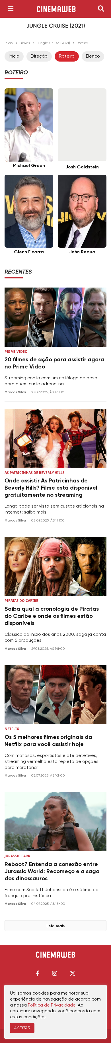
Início (9, 43)
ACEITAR (22, 1028)
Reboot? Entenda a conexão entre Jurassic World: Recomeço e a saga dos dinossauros (52, 872)
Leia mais (55, 926)
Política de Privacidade (51, 1005)
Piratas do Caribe (21, 600)
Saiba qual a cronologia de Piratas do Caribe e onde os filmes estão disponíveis (52, 616)
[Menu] (11, 9)
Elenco (93, 56)
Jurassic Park (17, 855)
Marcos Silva (16, 392)
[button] (37, 973)
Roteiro (67, 56)
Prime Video (16, 351)
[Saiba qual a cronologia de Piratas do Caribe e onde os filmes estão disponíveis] (55, 566)
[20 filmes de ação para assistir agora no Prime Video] (55, 317)
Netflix (12, 728)
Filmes (24, 43)
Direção (39, 56)
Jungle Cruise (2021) (53, 43)
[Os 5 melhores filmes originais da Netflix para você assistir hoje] (55, 694)
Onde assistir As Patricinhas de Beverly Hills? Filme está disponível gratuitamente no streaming (51, 488)
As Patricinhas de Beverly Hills (35, 472)
